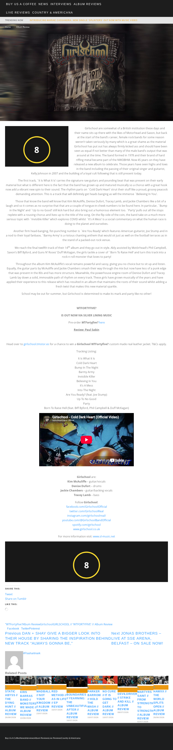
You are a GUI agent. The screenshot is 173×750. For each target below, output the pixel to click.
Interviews (61, 4)
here (102, 322)
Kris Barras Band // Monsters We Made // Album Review (28, 703)
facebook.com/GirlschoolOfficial (86, 507)
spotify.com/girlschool (86, 525)
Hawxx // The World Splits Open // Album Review (159, 703)
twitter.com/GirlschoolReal (86, 511)
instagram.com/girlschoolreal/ (86, 515)
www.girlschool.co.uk (86, 529)
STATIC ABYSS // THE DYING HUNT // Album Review (11, 703)
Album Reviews (88, 4)
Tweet (9, 594)
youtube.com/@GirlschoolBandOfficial (86, 520)
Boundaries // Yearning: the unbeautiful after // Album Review (77, 706)
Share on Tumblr (16, 599)
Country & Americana (52, 12)
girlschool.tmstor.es (36, 344)
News (43, 4)
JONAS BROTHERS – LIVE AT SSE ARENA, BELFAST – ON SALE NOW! (137, 638)
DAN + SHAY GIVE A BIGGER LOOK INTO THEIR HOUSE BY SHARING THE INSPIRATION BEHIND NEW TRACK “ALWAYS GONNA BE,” (58, 638)
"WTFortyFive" (13, 624)
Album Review (31, 624)
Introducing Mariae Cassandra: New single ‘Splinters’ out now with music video (83, 20)
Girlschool (46, 624)
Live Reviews (18, 12)
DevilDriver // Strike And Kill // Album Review (127, 702)
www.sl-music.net (104, 536)
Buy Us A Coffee (21, 4)
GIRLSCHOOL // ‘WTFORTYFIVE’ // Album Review (82, 624)
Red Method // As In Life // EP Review (59, 699)
